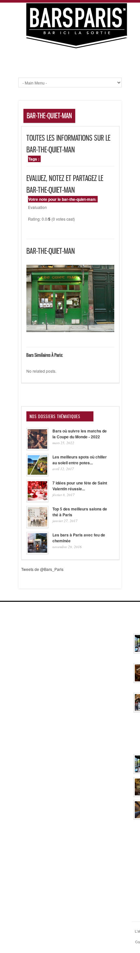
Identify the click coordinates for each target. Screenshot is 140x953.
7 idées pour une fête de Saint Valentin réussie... (79, 486)
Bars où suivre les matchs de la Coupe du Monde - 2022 (79, 434)
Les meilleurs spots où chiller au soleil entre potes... (79, 460)
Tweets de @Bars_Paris (42, 569)
